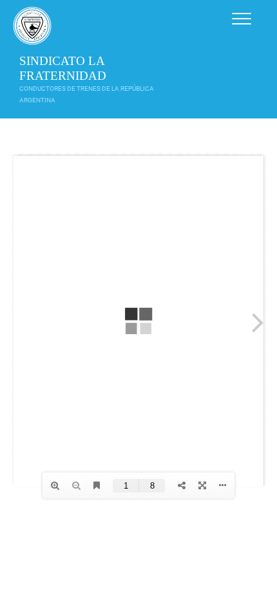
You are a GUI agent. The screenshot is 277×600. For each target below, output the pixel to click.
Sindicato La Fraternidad (62, 68)
